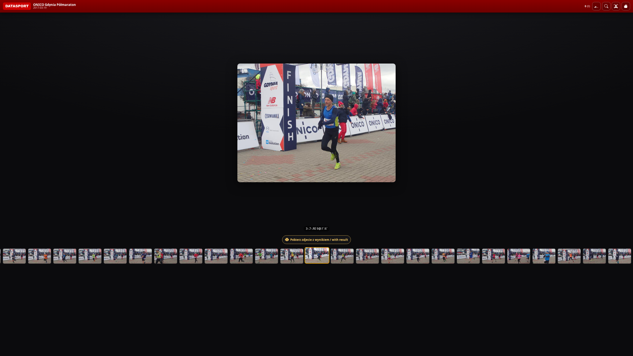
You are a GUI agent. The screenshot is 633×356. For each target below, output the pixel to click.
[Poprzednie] (8, 123)
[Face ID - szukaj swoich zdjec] (606, 6)
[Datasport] (17, 6)
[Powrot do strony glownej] (626, 6)
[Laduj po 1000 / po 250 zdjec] (596, 6)
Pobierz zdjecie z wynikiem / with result (319, 240)
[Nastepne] (625, 123)
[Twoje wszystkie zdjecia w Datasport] (616, 6)
